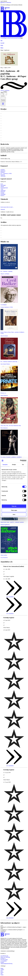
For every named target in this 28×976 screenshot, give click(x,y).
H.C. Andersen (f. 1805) (6, 173)
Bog (2, 92)
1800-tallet (3, 176)
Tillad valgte (14, 510)
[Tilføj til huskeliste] (3, 104)
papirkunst (3, 171)
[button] (14, 926)
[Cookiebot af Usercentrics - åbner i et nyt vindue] (20, 461)
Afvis (14, 514)
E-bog (5, 91)
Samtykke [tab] (5, 464)
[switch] (24, 491)
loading (2, 96)
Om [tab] (23, 464)
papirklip (3, 169)
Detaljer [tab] (14, 464)
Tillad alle (14, 506)
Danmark (3, 174)
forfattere (3, 172)
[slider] (14, 60)
